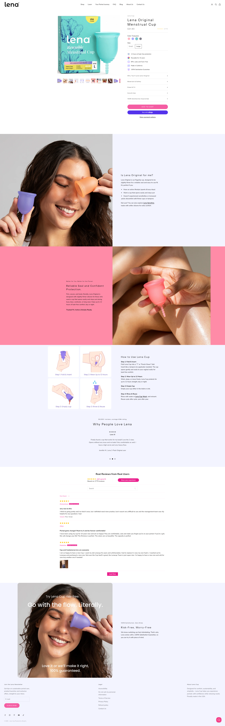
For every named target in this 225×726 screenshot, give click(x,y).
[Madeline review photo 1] (64, 564)
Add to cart (148, 107)
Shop (82, 4)
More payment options (148, 117)
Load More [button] (112, 574)
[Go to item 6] (87, 80)
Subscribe (12, 705)
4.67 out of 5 (101, 479)
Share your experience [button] (128, 480)
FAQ (114, 4)
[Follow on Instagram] (10, 715)
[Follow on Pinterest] (14, 715)
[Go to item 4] (76, 80)
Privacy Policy (103, 702)
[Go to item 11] (115, 80)
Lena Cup (130, 16)
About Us (129, 4)
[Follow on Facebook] (5, 715)
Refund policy (103, 705)
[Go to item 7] (93, 80)
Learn (90, 4)
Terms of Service (104, 698)
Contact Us (140, 4)
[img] (64, 501)
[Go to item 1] (59, 80)
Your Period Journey (102, 4)
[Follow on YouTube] (19, 715)
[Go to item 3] (70, 80)
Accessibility (102, 689)
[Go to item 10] (110, 80)
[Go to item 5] (82, 80)
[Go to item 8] (99, 80)
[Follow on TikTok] (23, 715)
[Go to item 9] (104, 80)
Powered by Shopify (20, 721)
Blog (121, 4)
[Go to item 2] (65, 80)
